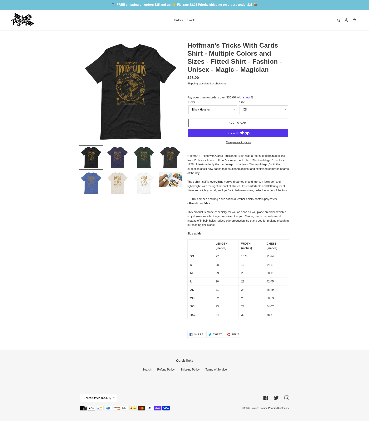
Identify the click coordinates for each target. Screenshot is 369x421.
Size (242, 102)
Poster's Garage (259, 408)
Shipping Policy (190, 369)
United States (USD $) (97, 398)
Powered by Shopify (278, 408)
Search (146, 369)
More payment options (238, 142)
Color (191, 102)
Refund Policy (166, 369)
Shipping (192, 83)
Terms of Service (216, 369)
